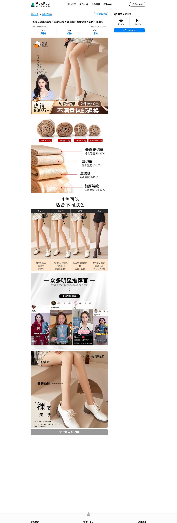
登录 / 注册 (138, 4)
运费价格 (84, 4)
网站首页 (72, 4)
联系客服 (96, 4)
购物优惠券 (47, 14)
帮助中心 (108, 4)
